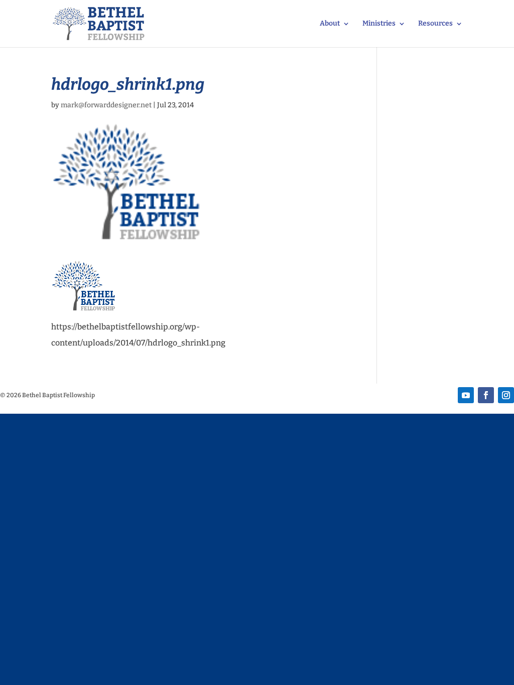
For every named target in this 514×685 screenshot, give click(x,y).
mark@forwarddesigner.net (106, 105)
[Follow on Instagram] (506, 395)
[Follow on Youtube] (466, 395)
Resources (435, 24)
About (330, 24)
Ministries (379, 24)
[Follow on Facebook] (486, 395)
